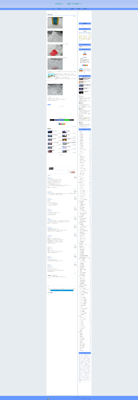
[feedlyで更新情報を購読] (62, 124)
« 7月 (79, 42)
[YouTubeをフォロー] (61, 124)
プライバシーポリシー (84, 397)
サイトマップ (89, 397)
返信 (75, 189)
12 (84, 36)
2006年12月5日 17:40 (50, 219)
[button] (71, 120)
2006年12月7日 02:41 (50, 257)
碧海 (48, 218)
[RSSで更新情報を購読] (64, 124)
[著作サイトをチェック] (59, 124)
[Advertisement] (62, 112)
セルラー (49, 191)
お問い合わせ (79, 397)
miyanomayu (85, 57)
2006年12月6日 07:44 (50, 236)
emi (48, 177)
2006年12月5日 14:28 (50, 192)
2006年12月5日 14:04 (50, 178)
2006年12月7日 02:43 (50, 265)
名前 (48, 286)
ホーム (74, 397)
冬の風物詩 (49, 104)
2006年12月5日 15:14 (50, 199)
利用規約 (77, 397)
